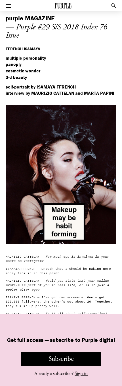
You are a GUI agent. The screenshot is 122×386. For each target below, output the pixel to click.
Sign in (81, 373)
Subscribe (61, 359)
